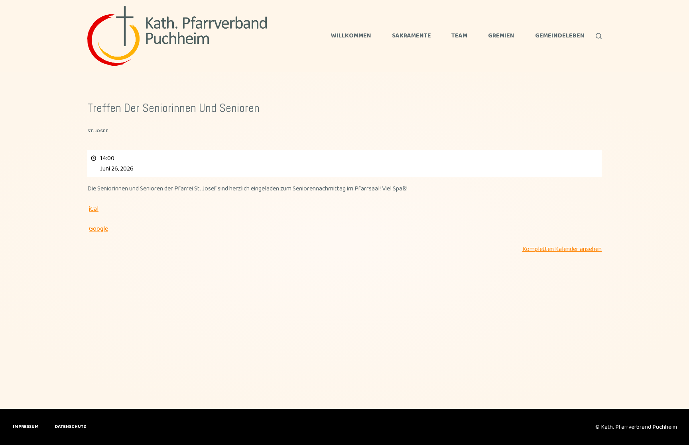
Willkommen (351, 36)
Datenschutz (71, 426)
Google (98, 229)
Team (459, 36)
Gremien (501, 36)
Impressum (26, 426)
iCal (93, 209)
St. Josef (97, 131)
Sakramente (411, 36)
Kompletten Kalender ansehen (562, 249)
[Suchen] (599, 36)
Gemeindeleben (560, 36)
